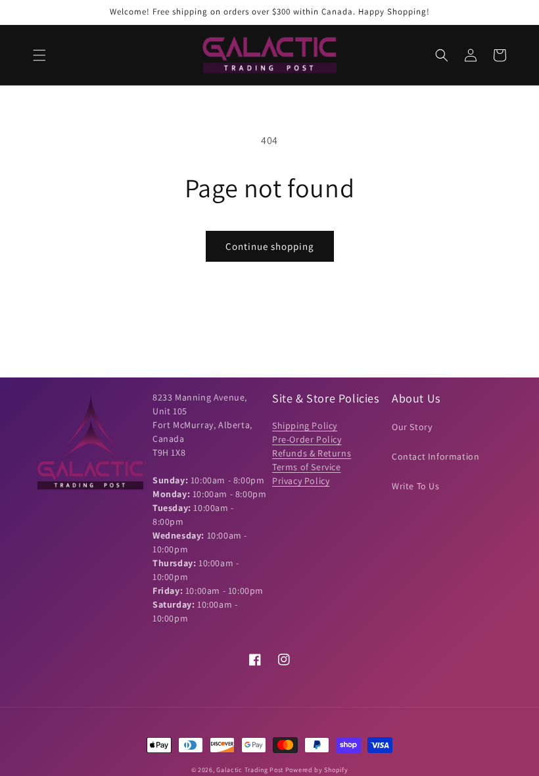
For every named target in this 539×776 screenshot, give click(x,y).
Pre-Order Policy (307, 439)
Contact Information (435, 456)
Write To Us (416, 486)
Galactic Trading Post (249, 769)
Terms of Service (306, 467)
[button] (39, 55)
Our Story (412, 427)
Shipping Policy (304, 425)
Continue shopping (269, 246)
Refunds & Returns (311, 453)
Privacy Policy (300, 481)
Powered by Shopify (316, 769)
